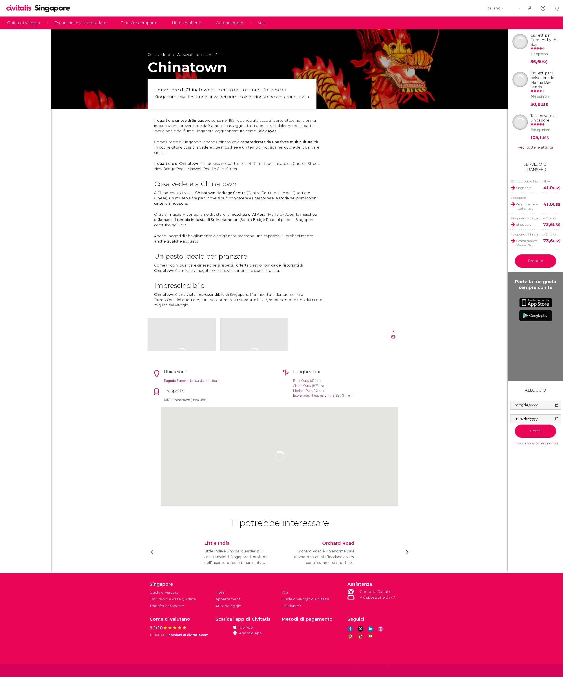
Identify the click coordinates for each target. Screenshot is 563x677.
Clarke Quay (302, 386)
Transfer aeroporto (139, 22)
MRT (167, 400)
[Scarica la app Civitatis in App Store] (535, 303)
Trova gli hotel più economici (535, 443)
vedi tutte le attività (535, 147)
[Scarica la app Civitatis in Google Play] (535, 315)
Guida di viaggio (23, 22)
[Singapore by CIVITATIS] (20, 8)
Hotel (221, 592)
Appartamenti (228, 599)
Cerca (535, 431)
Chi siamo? (291, 606)
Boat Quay (301, 381)
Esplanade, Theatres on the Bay (317, 395)
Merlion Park (303, 391)
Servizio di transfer (535, 167)
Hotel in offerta (186, 22)
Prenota (535, 261)
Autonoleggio (229, 22)
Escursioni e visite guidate (80, 22)
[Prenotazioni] (530, 8)
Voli (261, 22)
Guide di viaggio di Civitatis (305, 599)
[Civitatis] (161, 670)
